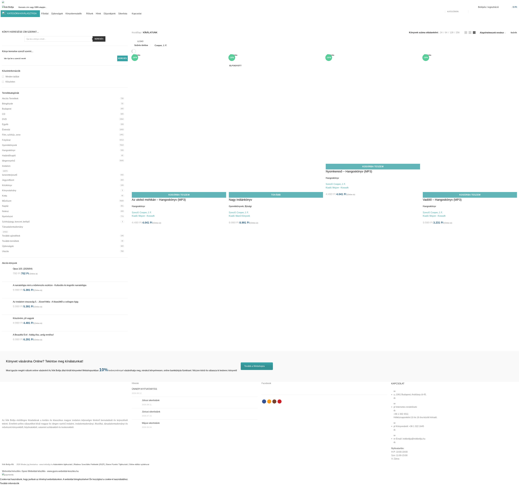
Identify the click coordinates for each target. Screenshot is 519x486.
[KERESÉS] (471, 7)
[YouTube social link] (515, 2)
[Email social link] (509, 2)
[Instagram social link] (512, 2)
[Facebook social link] (506, 2)
